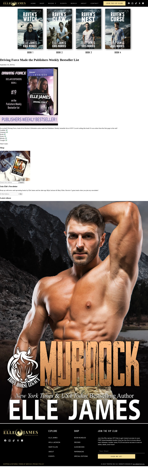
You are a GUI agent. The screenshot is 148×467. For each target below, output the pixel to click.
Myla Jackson (54, 442)
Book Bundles (80, 438)
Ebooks (77, 442)
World (74, 3)
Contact (95, 3)
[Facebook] (129, 3)
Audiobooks (79, 447)
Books (51, 3)
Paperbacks (79, 452)
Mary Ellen (53, 447)
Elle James (53, 438)
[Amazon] (139, 3)
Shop (42, 3)
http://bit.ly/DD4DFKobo (14, 134)
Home (33, 3)
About (84, 3)
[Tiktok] (136, 3)
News (10, 144)
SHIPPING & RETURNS (10, 464)
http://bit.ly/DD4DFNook (14, 136)
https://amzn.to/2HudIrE (15, 130)
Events (63, 3)
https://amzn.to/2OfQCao (16, 132)
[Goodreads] (143, 3)
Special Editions (81, 456)
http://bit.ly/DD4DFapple (15, 138)
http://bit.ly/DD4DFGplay (15, 140)
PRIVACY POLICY (38, 464)
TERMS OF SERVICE (25, 464)
